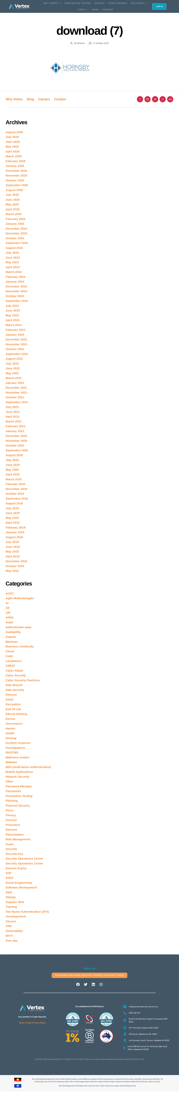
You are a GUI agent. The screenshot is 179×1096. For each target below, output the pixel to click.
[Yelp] (140, 99)
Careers (44, 99)
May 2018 (12, 551)
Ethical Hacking (16, 713)
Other (9, 781)
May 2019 (12, 517)
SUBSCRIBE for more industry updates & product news (89, 975)
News (95, 9)
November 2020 (16, 440)
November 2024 (16, 233)
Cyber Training (117, 3)
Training (11, 906)
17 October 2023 (101, 43)
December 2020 (16, 435)
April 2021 (12, 416)
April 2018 (12, 556)
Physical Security (18, 805)
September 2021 (17, 402)
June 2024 (13, 257)
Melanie (81, 43)
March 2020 (14, 479)
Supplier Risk (15, 902)
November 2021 (16, 392)
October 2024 (15, 238)
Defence (11, 694)
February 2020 (15, 484)
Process (11, 820)
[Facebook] (147, 99)
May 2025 (12, 204)
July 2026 (12, 136)
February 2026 (15, 161)
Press (10, 810)
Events (10, 718)
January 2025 (15, 223)
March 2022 (14, 378)
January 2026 (15, 165)
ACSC (10, 593)
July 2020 (12, 460)
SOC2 (9, 877)
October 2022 (15, 349)
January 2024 (15, 281)
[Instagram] (163, 99)
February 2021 (15, 426)
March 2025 (14, 214)
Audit (9, 622)
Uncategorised (16, 916)
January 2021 (15, 431)
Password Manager (19, 786)
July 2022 (12, 363)
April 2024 (12, 267)
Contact (107, 9)
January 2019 (15, 532)
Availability (13, 632)
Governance (14, 723)
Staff (9, 892)
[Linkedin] (93, 984)
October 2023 (15, 296)
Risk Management (18, 839)
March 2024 (14, 271)
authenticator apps (19, 627)
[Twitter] (155, 99)
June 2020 (13, 464)
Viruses (11, 921)
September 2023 (17, 300)
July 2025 (12, 194)
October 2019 (15, 493)
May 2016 (12, 570)
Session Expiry (16, 868)
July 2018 (12, 541)
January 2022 (15, 382)
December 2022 (16, 339)
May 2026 (12, 146)
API (8, 612)
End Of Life (13, 709)
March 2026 (14, 156)
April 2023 (12, 320)
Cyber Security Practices (23, 680)
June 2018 (13, 546)
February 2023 (15, 329)
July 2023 (12, 305)
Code (9, 656)
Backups (12, 641)
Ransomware (15, 834)
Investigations (15, 747)
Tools (82, 9)
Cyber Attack (14, 670)
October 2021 (15, 397)
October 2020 (15, 445)
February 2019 (15, 527)
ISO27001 (99, 3)
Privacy (11, 815)
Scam (9, 844)
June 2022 (13, 368)
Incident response (18, 742)
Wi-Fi (9, 935)
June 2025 (13, 199)
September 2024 (17, 243)
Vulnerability (14, 931)
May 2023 (12, 315)
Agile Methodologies (20, 598)
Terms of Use (25, 1023)
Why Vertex (50, 3)
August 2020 (14, 455)
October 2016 (15, 566)
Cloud (10, 651)
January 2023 (15, 334)
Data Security (15, 689)
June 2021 (13, 411)
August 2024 (14, 247)
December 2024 (16, 228)
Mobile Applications (19, 771)
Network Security (17, 776)
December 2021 (16, 387)
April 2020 (12, 474)
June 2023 (13, 310)
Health (10, 733)
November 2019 (16, 488)
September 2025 (17, 185)
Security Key (14, 853)
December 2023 (16, 286)
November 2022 (16, 344)
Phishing (12, 800)
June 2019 (13, 513)
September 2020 (17, 450)
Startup (11, 897)
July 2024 (12, 252)
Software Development (21, 887)
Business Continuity (20, 646)
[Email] (170, 99)
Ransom (11, 829)
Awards (11, 636)
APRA (10, 617)
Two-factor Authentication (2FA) (27, 911)
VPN (8, 926)
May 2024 (12, 262)
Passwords (13, 791)
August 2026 (14, 132)
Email (9, 699)
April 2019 (12, 522)
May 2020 (12, 469)
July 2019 (12, 508)
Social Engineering (19, 882)
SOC (9, 873)
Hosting (11, 738)
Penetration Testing (78, 3)
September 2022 (17, 354)
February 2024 (15, 276)
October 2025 (15, 180)
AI (7, 603)
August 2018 (14, 537)
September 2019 (17, 498)
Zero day (12, 940)
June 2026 (13, 141)
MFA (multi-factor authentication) (28, 767)
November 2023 (16, 291)
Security (11, 848)
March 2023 (14, 325)
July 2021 (12, 406)
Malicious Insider (17, 757)
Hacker (10, 728)
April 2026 (12, 151)
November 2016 (16, 561)
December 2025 (16, 170)
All (7, 607)
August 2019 (14, 503)
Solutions (137, 3)
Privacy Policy (38, 1023)
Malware (11, 762)
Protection (13, 824)
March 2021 (14, 421)
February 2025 (15, 219)
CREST (10, 665)
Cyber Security (16, 675)
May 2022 (12, 373)
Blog (30, 99)
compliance (14, 661)
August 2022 (14, 358)
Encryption (13, 704)
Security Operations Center (24, 858)
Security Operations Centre (24, 863)
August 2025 (14, 190)
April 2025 (12, 209)
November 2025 (16, 175)
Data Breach (14, 685)
